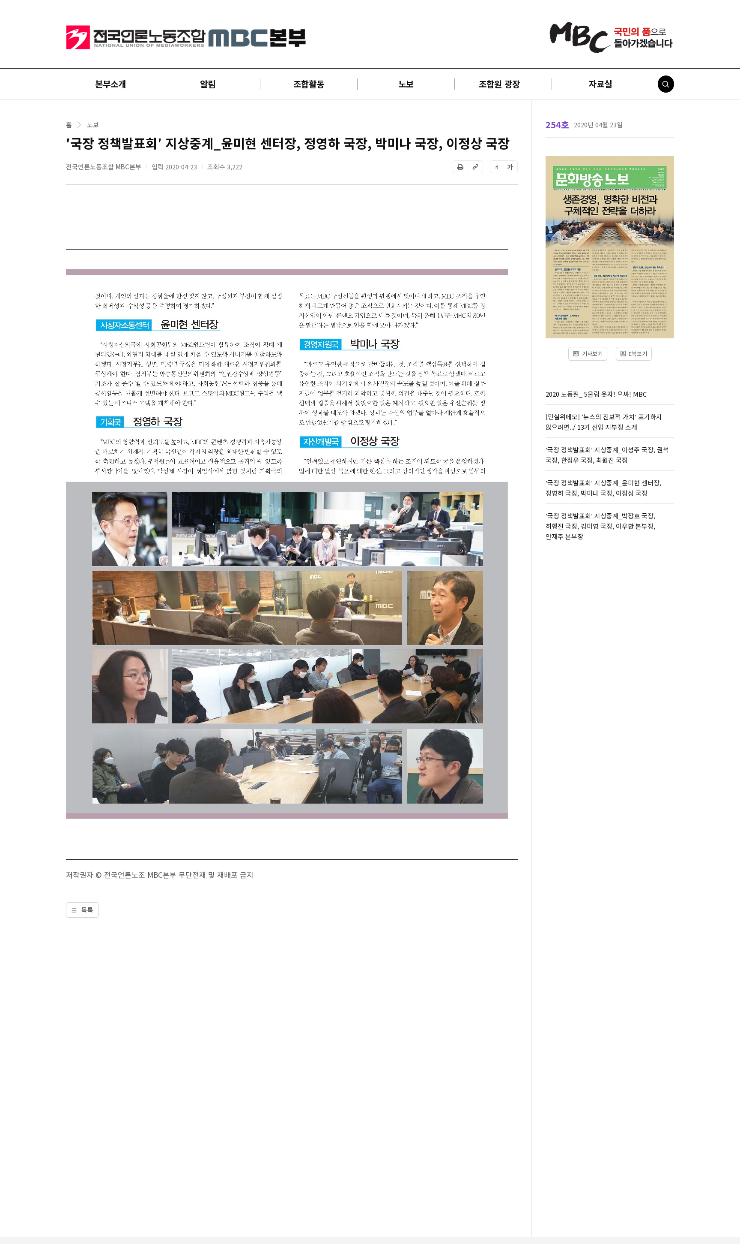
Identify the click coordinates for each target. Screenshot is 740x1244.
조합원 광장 (499, 84)
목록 (86, 909)
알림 (207, 84)
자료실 (600, 84)
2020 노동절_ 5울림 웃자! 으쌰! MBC (596, 393)
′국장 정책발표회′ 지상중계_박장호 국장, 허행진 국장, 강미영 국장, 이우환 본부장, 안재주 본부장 (600, 526)
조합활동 (308, 84)
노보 (406, 84)
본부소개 (110, 84)
